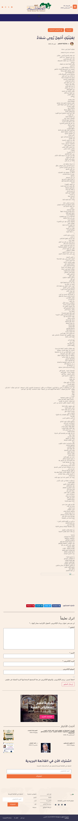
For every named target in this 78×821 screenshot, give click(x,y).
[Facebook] (11, 7)
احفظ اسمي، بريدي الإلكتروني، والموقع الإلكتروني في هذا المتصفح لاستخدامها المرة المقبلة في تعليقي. (40, 679)
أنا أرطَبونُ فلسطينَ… (69, 743)
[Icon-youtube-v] (55, 804)
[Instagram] (5, 7)
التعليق (72, 627)
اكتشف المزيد (47, 717)
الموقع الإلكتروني (69, 669)
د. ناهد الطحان (33, 743)
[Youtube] (2, 7)
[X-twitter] (8, 7)
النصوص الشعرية (54, 30)
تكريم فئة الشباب (32, 730)
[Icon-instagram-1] (58, 804)
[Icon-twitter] (62, 804)
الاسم (72, 653)
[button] (39, 16)
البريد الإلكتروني (68, 661)
